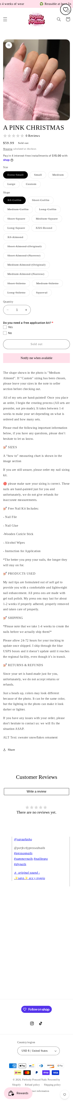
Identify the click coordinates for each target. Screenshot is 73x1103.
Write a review (36, 791)
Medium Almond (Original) (28, 265)
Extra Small (17, 176)
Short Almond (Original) (26, 247)
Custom (33, 185)
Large (13, 185)
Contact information (38, 1091)
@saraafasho (23, 839)
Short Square (18, 219)
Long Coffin (50, 210)
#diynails (20, 864)
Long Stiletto (18, 293)
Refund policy (32, 1085)
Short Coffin (43, 201)
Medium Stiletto (49, 284)
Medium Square (49, 219)
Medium (60, 176)
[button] (5, 19)
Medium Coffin (20, 210)
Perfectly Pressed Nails (34, 1080)
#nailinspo (41, 858)
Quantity (8, 301)
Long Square (18, 229)
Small (40, 176)
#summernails (23, 858)
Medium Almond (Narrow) (28, 275)
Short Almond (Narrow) (26, 256)
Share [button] (11, 749)
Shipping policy (52, 1085)
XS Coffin (16, 201)
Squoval (44, 293)
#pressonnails (23, 853)
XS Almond (17, 238)
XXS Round (46, 229)
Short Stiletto (18, 284)
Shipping (7, 149)
